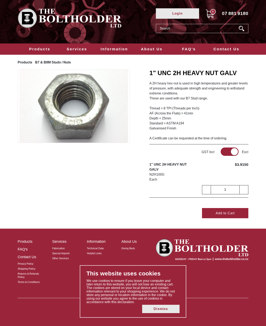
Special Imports (61, 253)
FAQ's (189, 49)
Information (114, 49)
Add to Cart (225, 213)
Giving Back (128, 248)
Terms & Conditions (29, 282)
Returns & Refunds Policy (28, 275)
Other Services (60, 258)
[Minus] (206, 189)
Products (39, 49)
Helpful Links (94, 253)
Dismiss (161, 309)
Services (77, 49)
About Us (152, 49)
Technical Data (95, 248)
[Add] (243, 189)
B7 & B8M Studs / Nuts (53, 62)
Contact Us (226, 49)
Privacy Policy (25, 263)
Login (177, 13)
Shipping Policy (26, 268)
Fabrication (58, 248)
